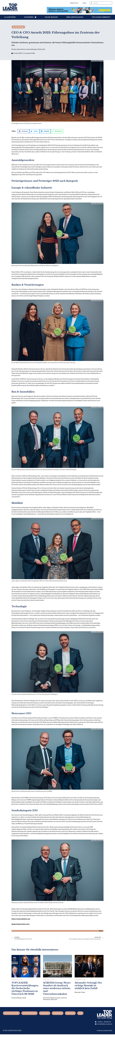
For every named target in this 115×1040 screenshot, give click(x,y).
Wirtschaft (41, 49)
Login (84, 3)
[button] (23, 131)
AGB (80, 1013)
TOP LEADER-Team (29, 1013)
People (14, 49)
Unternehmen (21, 49)
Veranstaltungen (31, 49)
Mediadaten (45, 1013)
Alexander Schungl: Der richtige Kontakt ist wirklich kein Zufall (88, 985)
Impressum (70, 1013)
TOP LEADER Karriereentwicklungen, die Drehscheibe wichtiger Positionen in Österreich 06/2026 (25, 988)
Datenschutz (57, 1013)
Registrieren (74, 3)
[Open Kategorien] (35, 17)
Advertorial (46, 997)
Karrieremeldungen (17, 997)
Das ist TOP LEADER (11, 1013)
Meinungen (78, 992)
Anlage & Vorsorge (55, 997)
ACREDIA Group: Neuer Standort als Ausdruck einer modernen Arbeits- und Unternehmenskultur (57, 988)
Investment (63, 997)
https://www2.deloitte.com (21, 919)
